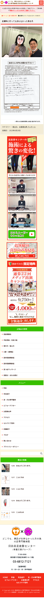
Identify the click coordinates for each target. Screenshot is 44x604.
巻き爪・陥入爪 (9, 346)
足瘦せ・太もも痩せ (10, 375)
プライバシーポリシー (11, 447)
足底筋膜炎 (7, 334)
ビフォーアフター (10, 406)
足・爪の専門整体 (10, 400)
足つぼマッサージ (10, 369)
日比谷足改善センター (22, 544)
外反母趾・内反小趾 (10, 340)
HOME (5, 577)
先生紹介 (7, 394)
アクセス (7, 417)
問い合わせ (7, 441)
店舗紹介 (7, 429)
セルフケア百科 (9, 423)
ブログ (6, 435)
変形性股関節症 (9, 358)
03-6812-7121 (22, 561)
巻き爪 (14, 127)
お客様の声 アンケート (27, 127)
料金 (5, 388)
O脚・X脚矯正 (8, 352)
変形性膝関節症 (9, 364)
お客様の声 (7, 411)
